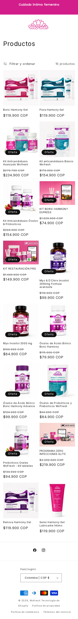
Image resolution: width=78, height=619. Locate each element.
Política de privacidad (46, 605)
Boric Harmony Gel (15, 109)
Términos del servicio (57, 611)
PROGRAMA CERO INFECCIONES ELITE (53, 452)
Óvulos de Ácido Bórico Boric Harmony (55, 345)
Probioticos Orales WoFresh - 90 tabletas (18, 464)
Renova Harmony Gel (17, 522)
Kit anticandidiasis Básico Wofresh (57, 163)
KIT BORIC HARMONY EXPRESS (54, 210)
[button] (8, 24)
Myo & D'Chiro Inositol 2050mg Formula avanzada (54, 283)
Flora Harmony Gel (52, 109)
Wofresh (35, 600)
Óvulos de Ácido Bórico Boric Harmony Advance (19, 404)
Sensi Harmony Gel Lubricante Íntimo (52, 524)
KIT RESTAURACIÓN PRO (19, 268)
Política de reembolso (25, 611)
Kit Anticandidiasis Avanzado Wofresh (15, 163)
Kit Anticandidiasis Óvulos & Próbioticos (20, 222)
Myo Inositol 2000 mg (17, 343)
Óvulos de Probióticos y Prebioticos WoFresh (56, 404)
